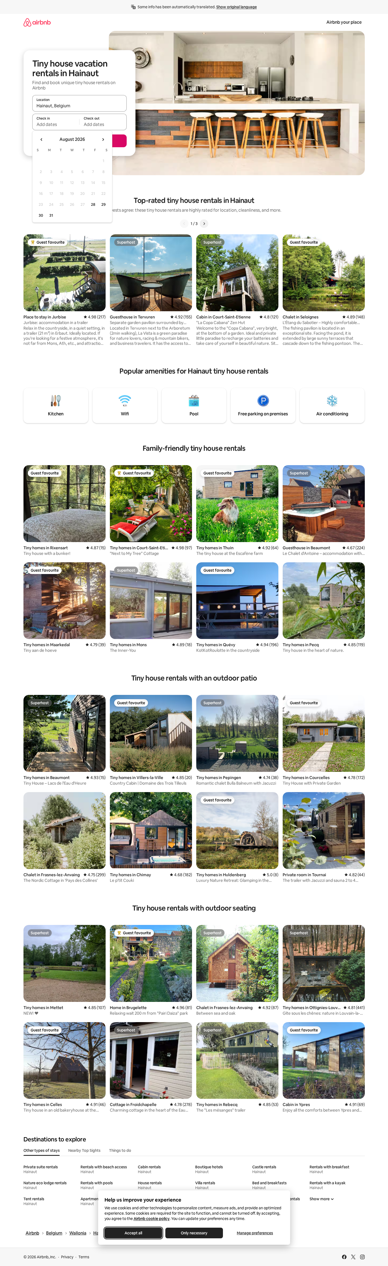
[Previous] (184, 223)
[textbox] (56, 124)
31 (51, 215)
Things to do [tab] (120, 1150)
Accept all (133, 1233)
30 (41, 215)
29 (103, 204)
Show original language (236, 7)
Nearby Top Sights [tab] (84, 1150)
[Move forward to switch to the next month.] (103, 139)
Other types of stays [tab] (41, 1150)
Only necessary (194, 1233)
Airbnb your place (344, 22)
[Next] (204, 223)
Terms (83, 1257)
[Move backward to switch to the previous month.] (41, 139)
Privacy (67, 1257)
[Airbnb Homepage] (37, 22)
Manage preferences (255, 1233)
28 (93, 204)
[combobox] (79, 106)
